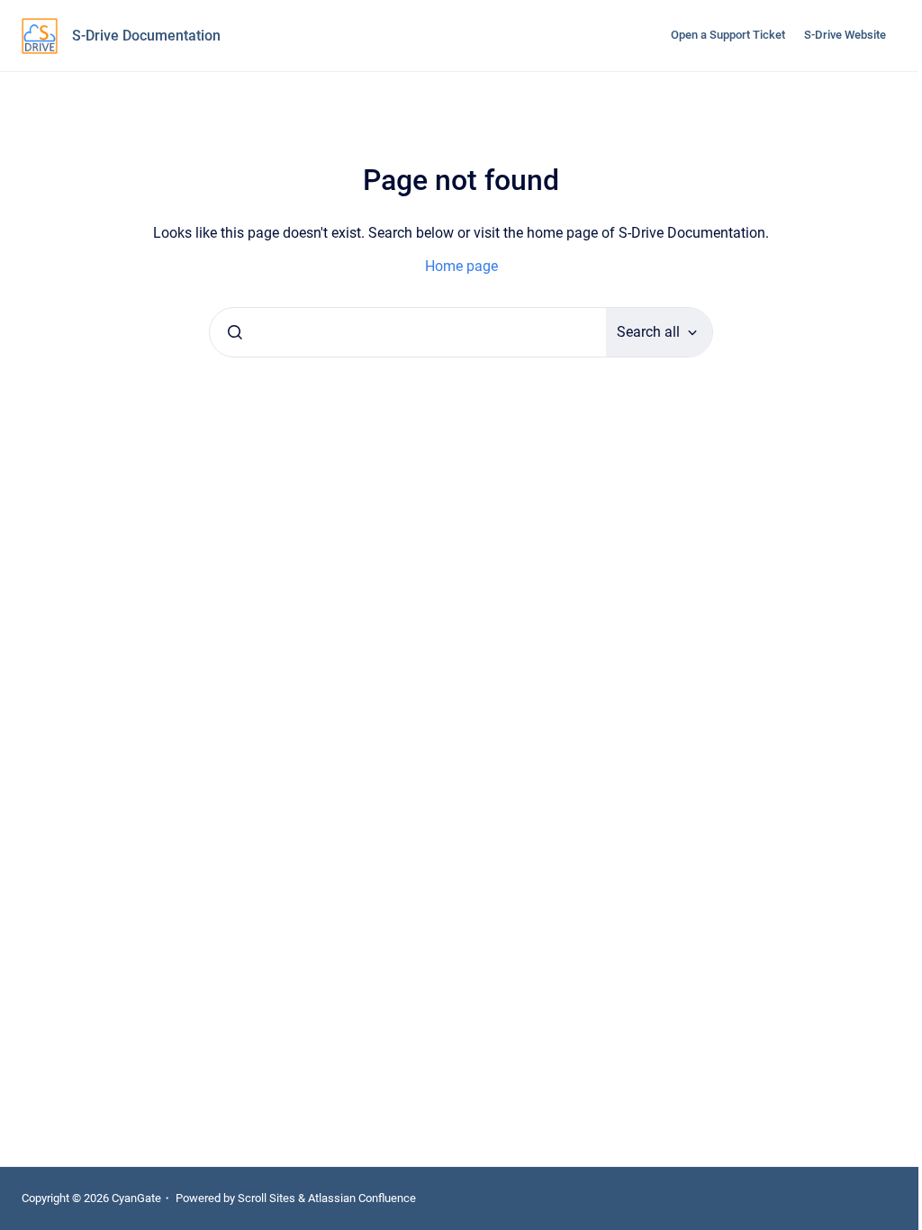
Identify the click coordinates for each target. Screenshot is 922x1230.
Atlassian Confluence (362, 1198)
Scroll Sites (266, 1198)
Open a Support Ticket (728, 34)
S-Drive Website (845, 34)
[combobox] (408, 332)
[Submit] (235, 332)
